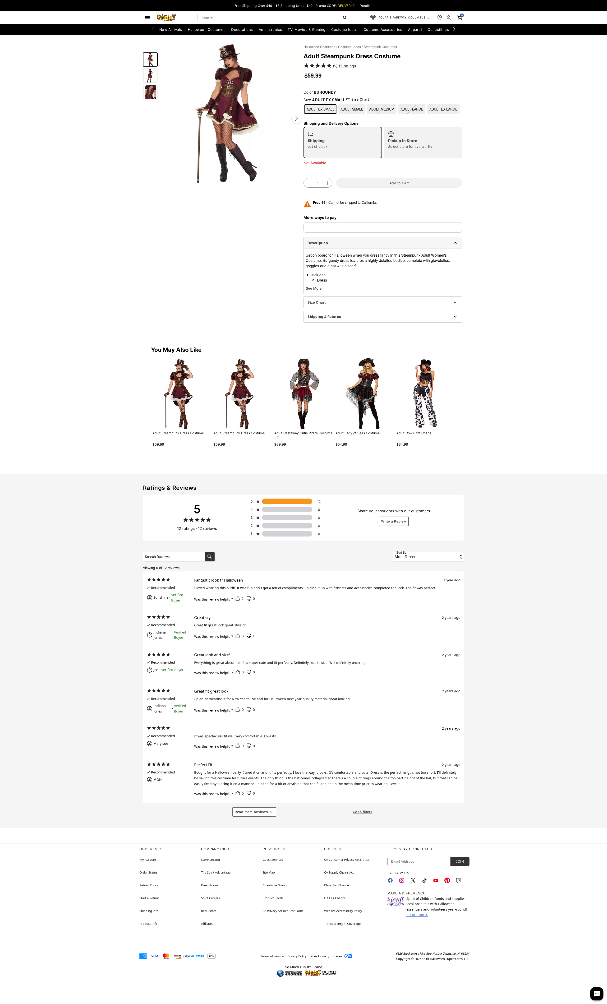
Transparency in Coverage (342, 923)
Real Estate (208, 911)
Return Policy (148, 885)
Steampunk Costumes (380, 47)
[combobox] (273, 17)
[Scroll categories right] (454, 28)
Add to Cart (399, 183)
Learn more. (417, 914)
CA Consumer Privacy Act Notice (346, 859)
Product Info (148, 923)
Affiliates (207, 923)
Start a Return (149, 898)
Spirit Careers (210, 898)
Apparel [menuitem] (415, 29)
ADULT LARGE (411, 109)
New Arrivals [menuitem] (170, 29)
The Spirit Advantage (215, 872)
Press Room (209, 885)
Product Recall (272, 898)
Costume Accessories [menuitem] (382, 29)
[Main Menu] (147, 17)
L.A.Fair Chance (334, 898)
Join (460, 861)
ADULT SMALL (351, 109)
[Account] (449, 17)
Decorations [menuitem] (242, 29)
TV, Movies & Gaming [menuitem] (306, 29)
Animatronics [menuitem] (270, 29)
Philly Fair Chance (336, 885)
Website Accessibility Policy (343, 911)
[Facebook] (390, 880)
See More (314, 288)
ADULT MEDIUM (381, 109)
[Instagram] (402, 880)
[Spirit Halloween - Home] (166, 18)
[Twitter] (413, 880)
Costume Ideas (349, 47)
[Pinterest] (447, 880)
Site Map (268, 872)
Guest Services (272, 859)
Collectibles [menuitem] (438, 29)
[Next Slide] (296, 119)
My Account (147, 859)
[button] (231, 114)
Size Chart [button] (360, 99)
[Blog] (458, 880)
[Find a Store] (439, 17)
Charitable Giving (274, 885)
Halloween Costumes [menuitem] (207, 29)
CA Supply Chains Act (339, 872)
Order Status (148, 872)
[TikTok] (424, 880)
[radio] (343, 142)
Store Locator (210, 859)
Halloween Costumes (319, 47)
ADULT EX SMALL (320, 109)
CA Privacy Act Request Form (282, 911)
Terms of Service (272, 956)
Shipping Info (148, 911)
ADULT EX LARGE (443, 109)
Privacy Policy (297, 956)
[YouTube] (436, 880)
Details (364, 6)
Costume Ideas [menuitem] (344, 29)
